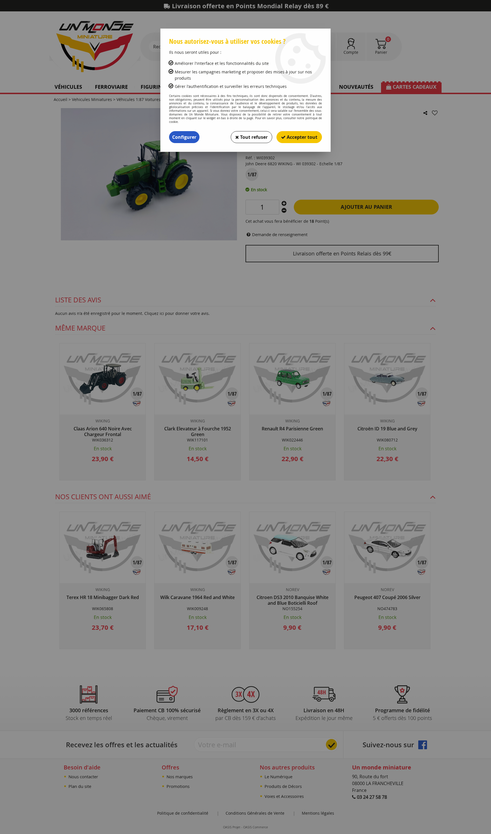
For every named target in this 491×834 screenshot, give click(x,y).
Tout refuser (253, 137)
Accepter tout (301, 137)
